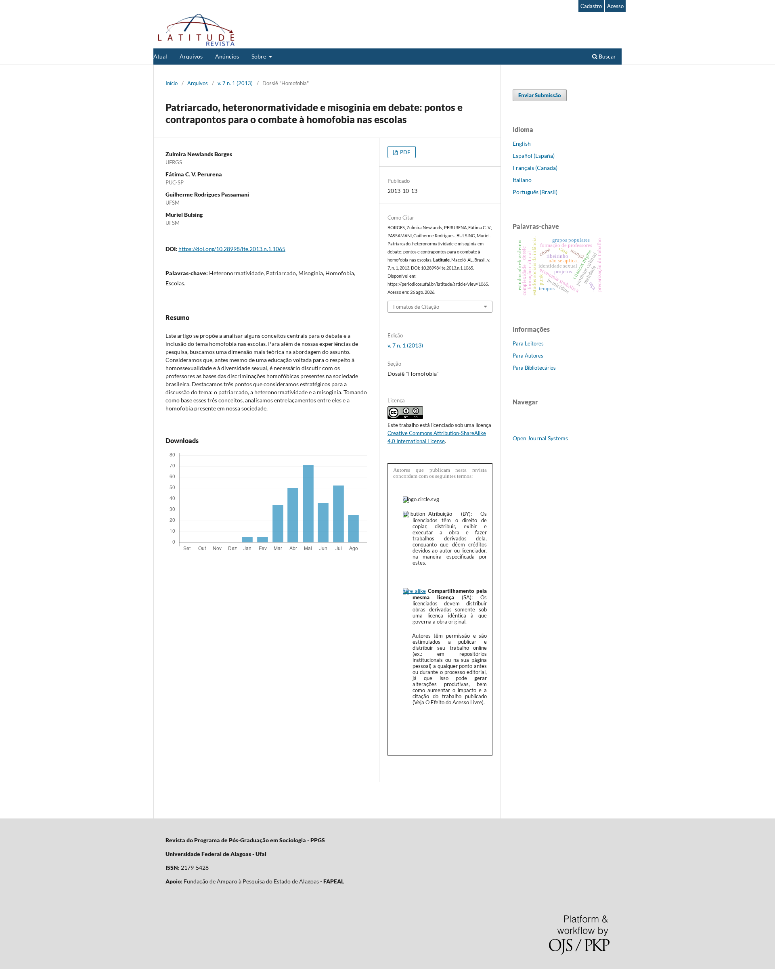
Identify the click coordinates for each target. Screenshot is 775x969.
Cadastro (591, 6)
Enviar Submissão (539, 95)
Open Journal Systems (540, 438)
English (522, 143)
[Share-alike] (414, 591)
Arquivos (191, 56)
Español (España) (534, 155)
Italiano (522, 179)
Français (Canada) (535, 167)
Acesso (615, 6)
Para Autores (528, 355)
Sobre (259, 56)
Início (171, 83)
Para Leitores (528, 343)
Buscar (606, 56)
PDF (404, 152)
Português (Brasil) (535, 191)
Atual (160, 56)
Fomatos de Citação (416, 306)
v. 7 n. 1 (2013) (235, 83)
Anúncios (227, 56)
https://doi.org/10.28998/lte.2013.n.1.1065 (231, 248)
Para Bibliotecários (534, 367)
